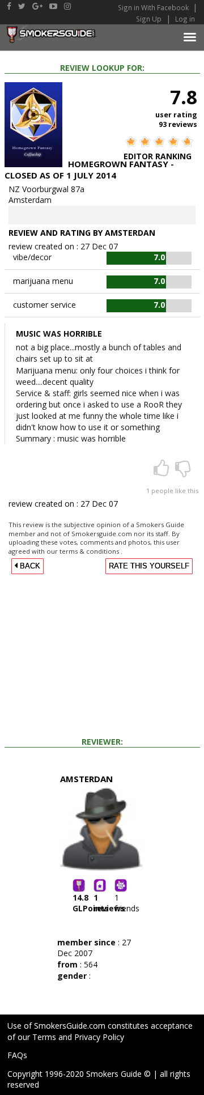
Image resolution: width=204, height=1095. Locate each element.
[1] (162, 471)
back (29, 566)
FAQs (17, 1055)
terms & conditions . (91, 551)
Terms (44, 1037)
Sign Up (149, 18)
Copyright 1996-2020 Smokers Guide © (79, 1073)
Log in (185, 18)
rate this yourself (149, 566)
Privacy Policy (99, 1037)
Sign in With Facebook (154, 7)
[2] (183, 471)
